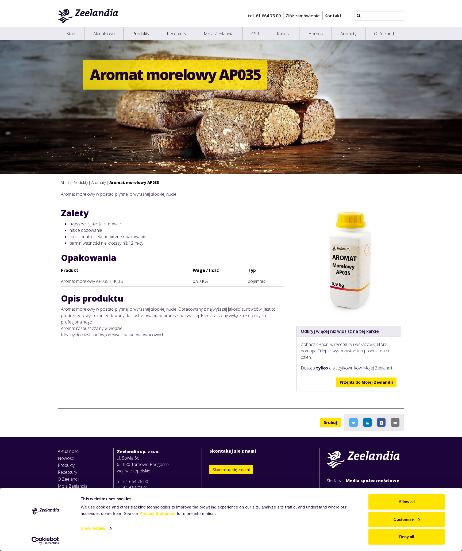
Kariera (284, 34)
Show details (93, 528)
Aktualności (104, 34)
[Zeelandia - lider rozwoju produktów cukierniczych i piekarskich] (88, 16)
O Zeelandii (384, 34)
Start (71, 34)
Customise (404, 519)
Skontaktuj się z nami (231, 469)
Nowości (66, 458)
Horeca (315, 34)
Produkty (140, 34)
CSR (255, 34)
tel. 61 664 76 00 (264, 16)
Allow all (407, 501)
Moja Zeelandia (218, 34)
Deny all (406, 536)
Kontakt (333, 16)
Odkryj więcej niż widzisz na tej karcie (340, 331)
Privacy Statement (158, 513)
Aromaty (348, 34)
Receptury (176, 34)
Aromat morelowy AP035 (134, 182)
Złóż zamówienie (303, 16)
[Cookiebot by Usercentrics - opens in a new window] (45, 541)
